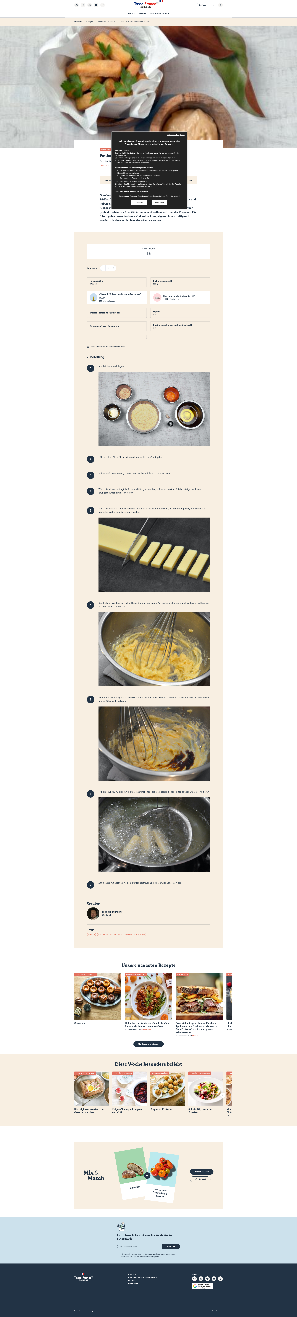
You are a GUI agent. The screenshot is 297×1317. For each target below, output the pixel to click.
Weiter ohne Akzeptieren (176, 135)
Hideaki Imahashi (109, 161)
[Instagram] (83, 5)
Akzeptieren (159, 202)
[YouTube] (96, 5)
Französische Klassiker (106, 22)
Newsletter (133, 1284)
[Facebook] (76, 5)
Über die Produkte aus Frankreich (142, 1277)
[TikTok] (102, 5)
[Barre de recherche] (220, 5)
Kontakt (131, 1281)
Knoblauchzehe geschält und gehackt (172, 325)
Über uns (132, 1274)
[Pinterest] (89, 5)
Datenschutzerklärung (147, 1257)
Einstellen (139, 202)
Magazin (131, 13)
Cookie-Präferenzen (81, 1311)
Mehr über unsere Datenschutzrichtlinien (131, 191)
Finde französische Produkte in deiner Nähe (108, 347)
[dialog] (149, 170)
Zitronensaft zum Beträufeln (104, 326)
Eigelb (156, 311)
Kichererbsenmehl (162, 281)
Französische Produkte (159, 13)
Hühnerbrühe (96, 281)
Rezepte (142, 13)
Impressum (94, 1311)
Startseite (78, 22)
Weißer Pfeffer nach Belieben (105, 312)
